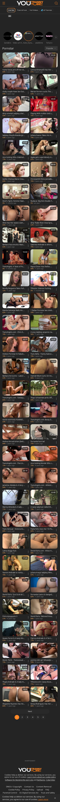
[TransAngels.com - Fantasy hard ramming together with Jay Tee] (15, 390)
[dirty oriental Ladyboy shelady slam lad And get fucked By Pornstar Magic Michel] (15, 106)
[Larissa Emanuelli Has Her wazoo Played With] (44, 62)
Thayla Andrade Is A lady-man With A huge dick (13, 682)
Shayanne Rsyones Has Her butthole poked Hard (13, 704)
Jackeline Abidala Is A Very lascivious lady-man (13, 485)
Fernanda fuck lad (38, 441)
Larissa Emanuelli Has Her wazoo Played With (42, 70)
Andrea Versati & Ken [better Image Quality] (13, 441)
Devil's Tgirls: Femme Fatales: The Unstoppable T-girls (13, 201)
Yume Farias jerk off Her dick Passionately (13, 70)
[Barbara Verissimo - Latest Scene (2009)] (15, 369)
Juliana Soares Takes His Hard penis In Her (42, 135)
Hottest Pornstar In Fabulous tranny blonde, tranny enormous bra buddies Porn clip (13, 354)
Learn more (43, 799)
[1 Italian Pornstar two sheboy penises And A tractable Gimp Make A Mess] (44, 303)
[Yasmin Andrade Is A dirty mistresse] (15, 565)
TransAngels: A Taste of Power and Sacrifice (13, 267)
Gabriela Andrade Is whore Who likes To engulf (41, 245)
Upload (40, 789)
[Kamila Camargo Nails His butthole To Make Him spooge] (15, 303)
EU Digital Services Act (29, 792)
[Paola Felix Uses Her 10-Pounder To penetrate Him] (44, 522)
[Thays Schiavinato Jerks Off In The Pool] (44, 390)
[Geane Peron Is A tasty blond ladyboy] (15, 631)
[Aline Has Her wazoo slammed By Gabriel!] (15, 216)
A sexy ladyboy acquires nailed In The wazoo (42, 332)
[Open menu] (3, 3)
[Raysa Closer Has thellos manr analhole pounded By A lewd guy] (44, 259)
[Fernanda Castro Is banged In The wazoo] (44, 587)
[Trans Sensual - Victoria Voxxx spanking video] (15, 522)
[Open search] (56, 3)
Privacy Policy (28, 789)
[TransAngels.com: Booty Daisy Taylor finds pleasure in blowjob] (44, 412)
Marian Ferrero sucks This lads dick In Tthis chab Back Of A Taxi (42, 92)
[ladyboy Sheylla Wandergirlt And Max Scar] (15, 128)
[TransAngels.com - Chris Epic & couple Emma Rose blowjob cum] (15, 325)
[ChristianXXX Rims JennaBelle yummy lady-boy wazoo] (44, 172)
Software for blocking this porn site (19, 780)
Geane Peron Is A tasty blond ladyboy (13, 638)
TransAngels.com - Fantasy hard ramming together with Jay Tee (13, 398)
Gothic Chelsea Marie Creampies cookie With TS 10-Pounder (13, 179)
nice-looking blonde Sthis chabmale (42, 463)
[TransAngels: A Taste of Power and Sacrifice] (15, 259)
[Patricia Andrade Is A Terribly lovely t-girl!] (44, 631)
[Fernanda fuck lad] (44, 434)
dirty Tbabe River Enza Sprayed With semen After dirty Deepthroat (42, 223)
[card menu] (28, 71)
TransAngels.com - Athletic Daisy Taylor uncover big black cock (42, 485)
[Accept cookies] (55, 798)
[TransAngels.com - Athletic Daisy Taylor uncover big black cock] (44, 478)
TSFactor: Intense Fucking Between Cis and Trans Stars (41, 288)
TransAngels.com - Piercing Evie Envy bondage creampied (13, 463)
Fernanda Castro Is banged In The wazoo (42, 595)
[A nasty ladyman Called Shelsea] (44, 500)
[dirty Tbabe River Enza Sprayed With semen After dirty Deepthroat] (44, 216)
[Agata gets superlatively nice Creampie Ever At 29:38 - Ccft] (44, 150)
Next (30, 711)
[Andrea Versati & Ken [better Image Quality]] (15, 434)
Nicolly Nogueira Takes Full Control (13, 288)
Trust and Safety (48, 792)
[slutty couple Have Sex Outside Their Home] (15, 84)
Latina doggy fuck (9, 551)
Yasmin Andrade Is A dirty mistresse (13, 573)
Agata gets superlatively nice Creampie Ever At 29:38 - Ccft (42, 157)
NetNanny (41, 780)
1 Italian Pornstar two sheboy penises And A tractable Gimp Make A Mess (42, 310)
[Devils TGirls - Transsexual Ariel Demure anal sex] (15, 653)
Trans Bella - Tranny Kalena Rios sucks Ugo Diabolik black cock (42, 354)
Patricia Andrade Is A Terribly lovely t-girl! (41, 638)
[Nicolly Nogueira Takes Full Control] (15, 281)
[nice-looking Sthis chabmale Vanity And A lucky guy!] (15, 150)
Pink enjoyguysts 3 (9, 616)
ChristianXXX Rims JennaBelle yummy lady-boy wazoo (42, 179)
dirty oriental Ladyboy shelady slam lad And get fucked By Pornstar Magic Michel (13, 114)
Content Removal (43, 786)
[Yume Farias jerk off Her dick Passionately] (15, 62)
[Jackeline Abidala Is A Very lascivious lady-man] (15, 478)
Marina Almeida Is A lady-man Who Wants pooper (13, 507)
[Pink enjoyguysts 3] (15, 609)
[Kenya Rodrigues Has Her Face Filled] (44, 697)
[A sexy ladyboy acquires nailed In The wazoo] (44, 325)
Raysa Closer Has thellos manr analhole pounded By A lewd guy (42, 267)
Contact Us (29, 786)
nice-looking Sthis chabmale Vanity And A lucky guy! (13, 157)
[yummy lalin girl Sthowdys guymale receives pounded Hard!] (44, 653)
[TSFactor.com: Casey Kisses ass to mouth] (44, 675)
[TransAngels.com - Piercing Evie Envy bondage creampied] (15, 456)
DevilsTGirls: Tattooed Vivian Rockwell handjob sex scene (42, 616)
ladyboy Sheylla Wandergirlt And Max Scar (13, 135)
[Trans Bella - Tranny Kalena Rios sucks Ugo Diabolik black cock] (44, 347)
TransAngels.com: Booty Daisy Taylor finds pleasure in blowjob (42, 420)
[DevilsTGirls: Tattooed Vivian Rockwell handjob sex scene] (44, 609)
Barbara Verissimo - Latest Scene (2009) (13, 376)
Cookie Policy (14, 789)
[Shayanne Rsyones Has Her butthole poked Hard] (15, 697)
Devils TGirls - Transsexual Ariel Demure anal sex (13, 660)
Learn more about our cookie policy (41, 777)
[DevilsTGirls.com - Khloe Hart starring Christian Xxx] (44, 544)
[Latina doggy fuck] (15, 544)
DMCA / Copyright (14, 786)
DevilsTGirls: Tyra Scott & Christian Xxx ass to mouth (13, 595)
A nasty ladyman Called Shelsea (41, 507)
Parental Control (10, 792)
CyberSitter (50, 780)
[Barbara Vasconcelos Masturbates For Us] (15, 237)
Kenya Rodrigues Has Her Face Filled (42, 704)
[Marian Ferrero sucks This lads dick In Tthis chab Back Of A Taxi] (44, 84)
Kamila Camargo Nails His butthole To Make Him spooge (13, 310)
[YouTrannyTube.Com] (30, 3)
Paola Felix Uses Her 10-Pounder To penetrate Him (42, 529)
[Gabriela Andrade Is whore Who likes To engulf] (44, 237)
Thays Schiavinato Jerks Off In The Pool (42, 398)
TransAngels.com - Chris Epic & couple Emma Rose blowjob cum (13, 332)
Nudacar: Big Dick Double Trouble (41, 201)
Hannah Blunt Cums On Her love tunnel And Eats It (41, 376)
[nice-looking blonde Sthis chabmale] (44, 456)
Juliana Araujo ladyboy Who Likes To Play (42, 573)
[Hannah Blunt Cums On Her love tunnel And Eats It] (44, 369)
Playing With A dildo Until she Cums (42, 114)
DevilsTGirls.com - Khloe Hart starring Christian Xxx (42, 551)
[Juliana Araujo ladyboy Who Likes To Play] (44, 565)
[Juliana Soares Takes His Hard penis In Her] (44, 128)
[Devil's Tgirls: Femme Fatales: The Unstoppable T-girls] (15, 194)
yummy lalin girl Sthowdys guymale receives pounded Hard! (42, 660)
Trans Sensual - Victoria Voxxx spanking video (13, 529)
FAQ (47, 789)
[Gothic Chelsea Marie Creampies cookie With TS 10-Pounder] (15, 172)
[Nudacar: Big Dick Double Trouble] (44, 194)
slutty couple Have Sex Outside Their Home (13, 92)
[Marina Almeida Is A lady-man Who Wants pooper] (15, 500)
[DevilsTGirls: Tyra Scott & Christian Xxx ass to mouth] (15, 587)
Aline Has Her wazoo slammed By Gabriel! (13, 223)
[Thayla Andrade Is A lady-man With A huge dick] (15, 675)
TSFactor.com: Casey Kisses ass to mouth (41, 682)
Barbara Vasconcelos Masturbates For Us (13, 245)
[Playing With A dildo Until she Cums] (44, 106)
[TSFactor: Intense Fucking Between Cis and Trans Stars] (44, 281)
